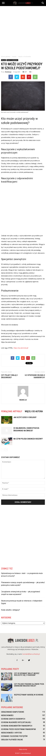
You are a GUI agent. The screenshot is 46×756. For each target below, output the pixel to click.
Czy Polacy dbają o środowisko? (9, 376)
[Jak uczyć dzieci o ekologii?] (6, 420)
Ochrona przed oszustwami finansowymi (18, 729)
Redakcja (8, 72)
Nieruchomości (7, 715)
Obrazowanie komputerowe (12, 712)
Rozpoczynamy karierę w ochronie (28, 695)
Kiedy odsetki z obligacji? (10, 610)
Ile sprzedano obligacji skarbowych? (35, 376)
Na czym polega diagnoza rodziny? (28, 439)
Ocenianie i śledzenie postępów (14, 736)
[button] (43, 3)
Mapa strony (23, 749)
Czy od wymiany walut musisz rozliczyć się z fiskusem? (26, 674)
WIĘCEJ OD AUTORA (34, 411)
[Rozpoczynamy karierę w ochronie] (6, 698)
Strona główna (5, 56)
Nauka (3, 60)
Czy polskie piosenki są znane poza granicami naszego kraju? (29, 685)
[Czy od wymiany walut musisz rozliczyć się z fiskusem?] (6, 676)
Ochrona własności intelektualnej (16, 722)
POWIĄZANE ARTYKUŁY (11, 411)
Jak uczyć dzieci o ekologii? (24, 417)
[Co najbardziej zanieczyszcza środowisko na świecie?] (6, 430)
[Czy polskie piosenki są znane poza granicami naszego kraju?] (6, 687)
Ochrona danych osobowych (13, 719)
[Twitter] (29, 660)
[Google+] (23, 660)
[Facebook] (17, 660)
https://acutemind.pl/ (21, 348)
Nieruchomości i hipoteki (11, 733)
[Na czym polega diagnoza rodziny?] (6, 441)
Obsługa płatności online (12, 740)
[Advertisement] (23, 30)
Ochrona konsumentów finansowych (16, 726)
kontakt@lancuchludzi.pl (31, 654)
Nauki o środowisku (12, 60)
